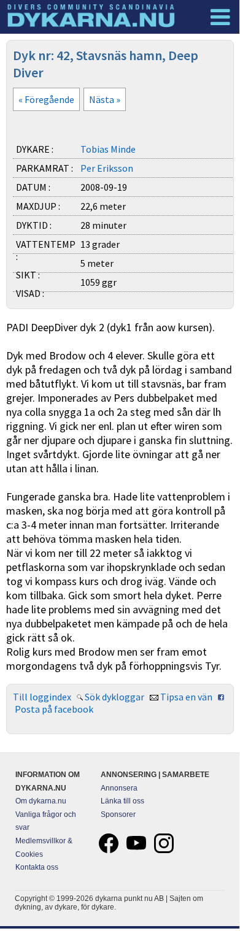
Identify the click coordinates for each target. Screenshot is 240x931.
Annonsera (119, 788)
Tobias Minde (108, 149)
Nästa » (104, 99)
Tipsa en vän (186, 697)
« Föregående (46, 99)
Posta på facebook (54, 709)
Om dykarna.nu (40, 801)
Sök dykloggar (114, 697)
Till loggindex (42, 697)
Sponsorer (118, 814)
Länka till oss (122, 801)
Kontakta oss (36, 867)
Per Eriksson (106, 168)
